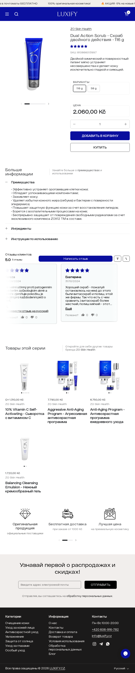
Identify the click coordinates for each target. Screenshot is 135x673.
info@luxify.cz (102, 635)
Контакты (56, 627)
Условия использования (66, 641)
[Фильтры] (117, 259)
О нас (53, 623)
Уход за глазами (17, 645)
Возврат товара (61, 636)
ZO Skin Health (81, 28)
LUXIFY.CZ (57, 668)
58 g (94, 88)
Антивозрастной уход (21, 632)
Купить (100, 147)
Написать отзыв (75, 258)
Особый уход (15, 650)
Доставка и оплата (63, 632)
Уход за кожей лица (19, 627)
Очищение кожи (17, 623)
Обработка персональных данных (65, 647)
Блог (52, 653)
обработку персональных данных (89, 595)
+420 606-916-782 (105, 629)
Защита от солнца (19, 641)
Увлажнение (14, 636)
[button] (63, 14)
